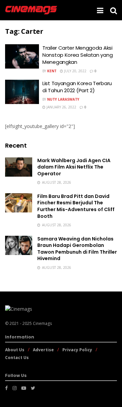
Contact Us (17, 357)
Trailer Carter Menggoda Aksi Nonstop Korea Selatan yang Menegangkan (77, 55)
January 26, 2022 (60, 107)
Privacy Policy (77, 350)
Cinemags (42, 323)
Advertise (43, 350)
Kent (52, 71)
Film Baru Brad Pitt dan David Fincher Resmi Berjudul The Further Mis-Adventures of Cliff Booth (76, 206)
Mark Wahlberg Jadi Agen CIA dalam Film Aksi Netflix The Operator (73, 167)
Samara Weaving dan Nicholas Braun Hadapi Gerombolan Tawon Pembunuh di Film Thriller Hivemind (77, 248)
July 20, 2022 (74, 71)
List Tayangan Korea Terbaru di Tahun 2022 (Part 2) (77, 87)
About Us (14, 350)
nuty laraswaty (63, 99)
